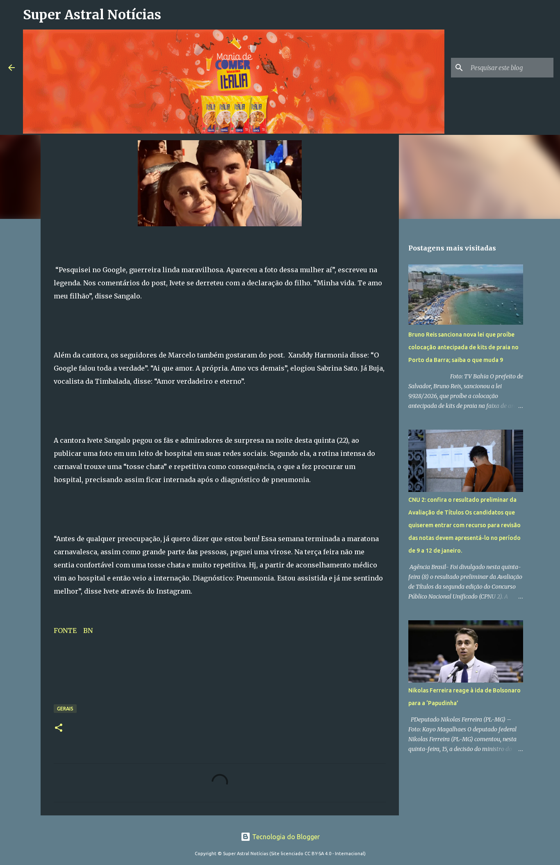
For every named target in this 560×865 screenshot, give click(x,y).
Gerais (65, 708)
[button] (59, 728)
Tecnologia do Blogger (285, 836)
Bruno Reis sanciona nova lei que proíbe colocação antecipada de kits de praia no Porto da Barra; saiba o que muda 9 (463, 347)
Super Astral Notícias (92, 15)
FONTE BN (75, 630)
